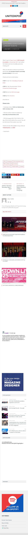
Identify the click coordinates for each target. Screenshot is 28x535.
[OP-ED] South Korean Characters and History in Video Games (17, 416)
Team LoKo (4, 525)
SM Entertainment (18, 161)
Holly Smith (7, 49)
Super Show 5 (6, 166)
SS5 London (6, 163)
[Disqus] (14, 310)
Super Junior (14, 163)
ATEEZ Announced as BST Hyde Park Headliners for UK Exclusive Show (14, 3)
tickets (21, 166)
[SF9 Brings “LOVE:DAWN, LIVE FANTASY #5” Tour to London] (14, 250)
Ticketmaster (6, 127)
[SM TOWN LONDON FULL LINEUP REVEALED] (14, 276)
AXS (14, 127)
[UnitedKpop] (14, 13)
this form (12, 95)
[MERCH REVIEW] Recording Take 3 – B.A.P (6, 187)
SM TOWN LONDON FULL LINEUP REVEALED (13, 285)
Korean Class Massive (7, 520)
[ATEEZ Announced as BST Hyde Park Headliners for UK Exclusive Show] (14, 225)
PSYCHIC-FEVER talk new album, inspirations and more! (16, 401)
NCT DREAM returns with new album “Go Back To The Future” (17, 431)
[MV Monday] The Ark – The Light (16, 408)
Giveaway (9, 161)
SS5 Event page (15, 92)
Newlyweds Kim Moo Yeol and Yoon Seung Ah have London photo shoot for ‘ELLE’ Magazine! (17, 424)
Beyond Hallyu (5, 523)
